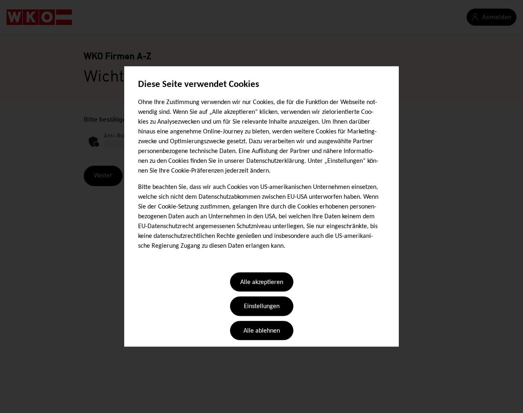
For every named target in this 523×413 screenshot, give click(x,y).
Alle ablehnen (262, 331)
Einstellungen (261, 307)
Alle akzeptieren (261, 282)
